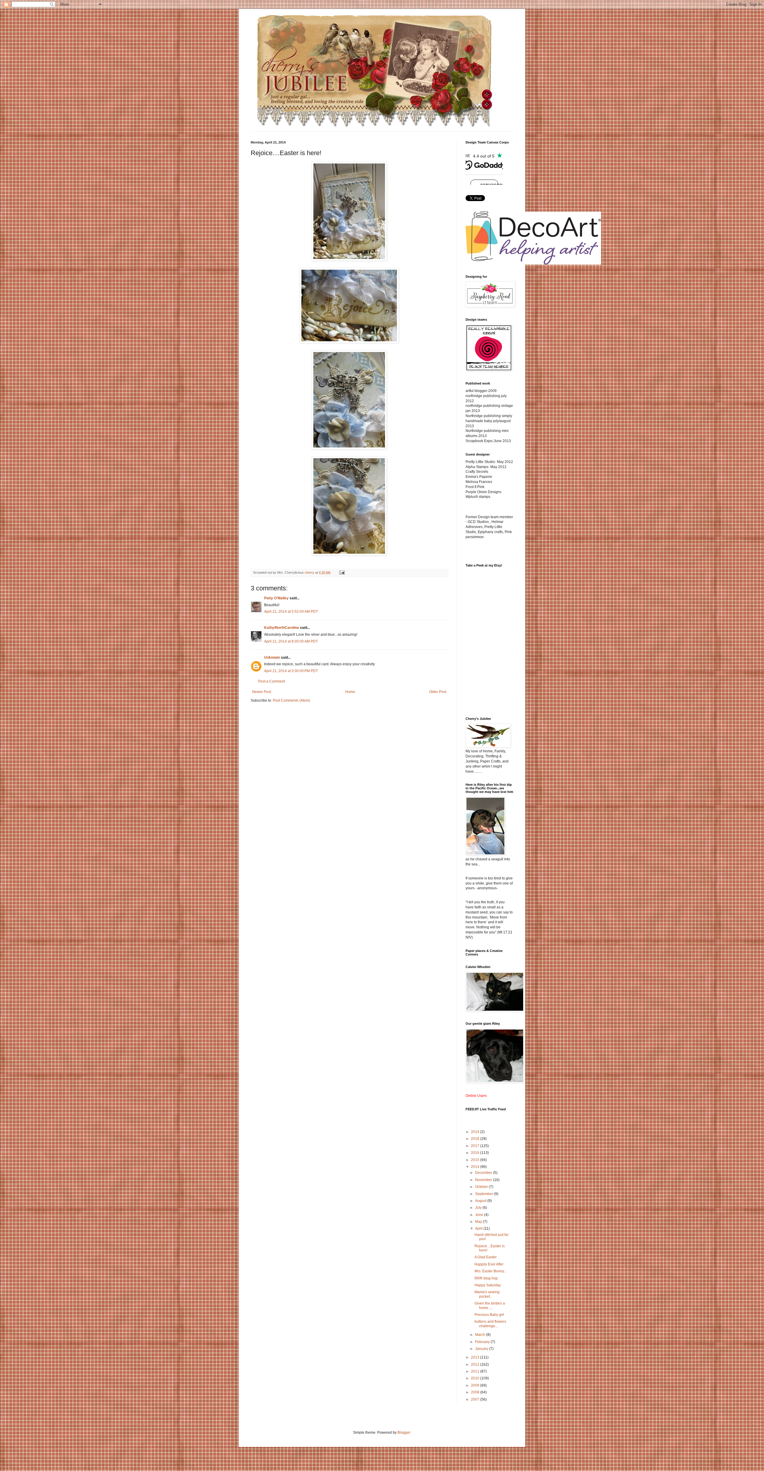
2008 (475, 1392)
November (484, 1180)
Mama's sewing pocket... (487, 1294)
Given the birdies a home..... (490, 1305)
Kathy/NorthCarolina (281, 628)
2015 (475, 1160)
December (484, 1173)
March (480, 1335)
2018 (475, 1139)
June (479, 1215)
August (481, 1201)
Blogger (404, 1432)
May (479, 1222)
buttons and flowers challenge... (490, 1323)
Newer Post (261, 692)
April (479, 1228)
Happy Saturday (488, 1285)
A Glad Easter (486, 1257)
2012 (475, 1364)
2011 (475, 1371)
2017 (475, 1146)
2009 (475, 1385)
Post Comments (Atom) (291, 700)
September (484, 1194)
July (479, 1207)
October (482, 1187)
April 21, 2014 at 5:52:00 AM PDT (291, 611)
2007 (475, 1399)
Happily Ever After (489, 1264)
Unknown (272, 657)
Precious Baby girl (489, 1315)
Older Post (437, 692)
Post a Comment (271, 681)
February (483, 1342)
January (482, 1349)
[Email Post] (342, 572)
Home (350, 692)
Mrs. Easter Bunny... (490, 1271)
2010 (475, 1378)
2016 (475, 1153)
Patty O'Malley (276, 598)
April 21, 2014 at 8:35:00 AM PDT (291, 641)
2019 (475, 1132)
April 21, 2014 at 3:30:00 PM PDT (291, 671)
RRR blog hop (486, 1278)
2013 (475, 1357)
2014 (475, 1167)
